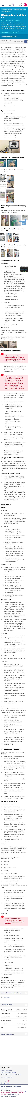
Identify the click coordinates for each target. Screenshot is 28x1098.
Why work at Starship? (7, 1077)
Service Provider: (5, 1017)
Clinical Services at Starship (8, 1072)
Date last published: (6, 1010)
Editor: (2, 1027)
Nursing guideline (6, 11)
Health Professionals (6, 1070)
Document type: (5, 1013)
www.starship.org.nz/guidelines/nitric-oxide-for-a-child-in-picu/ (12, 1092)
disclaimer (15, 32)
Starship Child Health (7, 9)
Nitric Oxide (7, 997)
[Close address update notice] (25, 1091)
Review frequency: (6, 1020)
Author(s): (4, 1024)
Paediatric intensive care (20, 9)
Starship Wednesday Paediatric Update (11, 1075)
